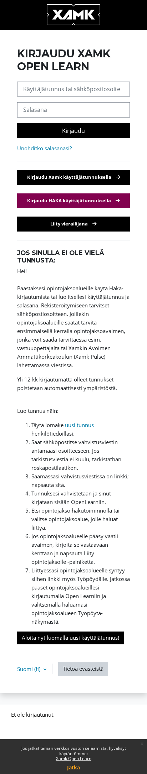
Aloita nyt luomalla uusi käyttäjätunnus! (70, 637)
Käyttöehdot (26, 733)
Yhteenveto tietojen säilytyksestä (51, 724)
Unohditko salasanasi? (44, 148)
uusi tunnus (79, 424)
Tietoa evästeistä (83, 668)
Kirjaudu (73, 131)
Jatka (73, 767)
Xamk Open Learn (73, 758)
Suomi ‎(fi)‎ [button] (29, 668)
